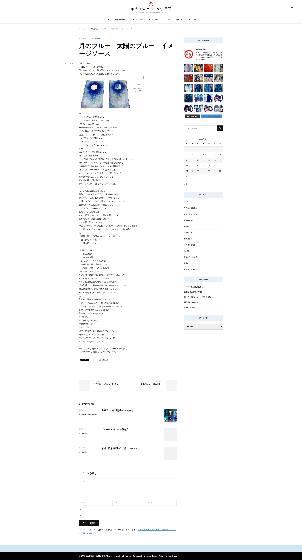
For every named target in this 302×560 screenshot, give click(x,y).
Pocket (105, 359)
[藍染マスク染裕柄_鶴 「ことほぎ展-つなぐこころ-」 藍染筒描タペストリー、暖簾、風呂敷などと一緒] (218, 108)
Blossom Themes (151, 556)
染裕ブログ (179, 19)
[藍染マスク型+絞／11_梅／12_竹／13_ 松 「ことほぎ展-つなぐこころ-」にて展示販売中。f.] (198, 108)
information (119, 19)
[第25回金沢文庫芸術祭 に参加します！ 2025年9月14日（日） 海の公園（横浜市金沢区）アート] (198, 68)
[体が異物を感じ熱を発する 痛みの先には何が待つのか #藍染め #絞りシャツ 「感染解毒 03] (208, 88)
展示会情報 (82, 414)
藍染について (153, 19)
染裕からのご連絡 (190, 257)
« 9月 (186, 184)
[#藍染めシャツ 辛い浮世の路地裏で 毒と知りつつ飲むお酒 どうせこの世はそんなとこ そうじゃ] (198, 88)
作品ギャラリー (136, 19)
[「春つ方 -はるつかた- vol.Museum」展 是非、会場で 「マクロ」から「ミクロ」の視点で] (208, 68)
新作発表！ (188, 239)
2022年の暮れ (189, 307)
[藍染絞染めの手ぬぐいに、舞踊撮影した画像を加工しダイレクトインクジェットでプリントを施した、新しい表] (208, 78)
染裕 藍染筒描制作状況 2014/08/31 (120, 448)
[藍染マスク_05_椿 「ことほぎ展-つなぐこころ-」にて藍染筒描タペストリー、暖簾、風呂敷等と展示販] (208, 108)
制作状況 (187, 226)
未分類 (186, 251)
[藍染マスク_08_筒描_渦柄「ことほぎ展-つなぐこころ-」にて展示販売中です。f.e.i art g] (218, 98)
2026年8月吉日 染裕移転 (193, 287)
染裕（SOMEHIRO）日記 (151, 9)
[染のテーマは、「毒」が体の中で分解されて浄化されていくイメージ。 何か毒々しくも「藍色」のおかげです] (188, 98)
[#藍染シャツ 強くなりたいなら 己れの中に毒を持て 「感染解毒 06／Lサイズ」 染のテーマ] (188, 88)
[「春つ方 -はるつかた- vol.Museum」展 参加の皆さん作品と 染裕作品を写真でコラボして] (218, 68)
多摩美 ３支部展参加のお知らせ (117, 410)
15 (215, 160)
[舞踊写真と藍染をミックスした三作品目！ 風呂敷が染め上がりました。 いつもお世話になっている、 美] (188, 68)
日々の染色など (97, 38)
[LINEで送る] (100, 359)
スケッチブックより (191, 214)
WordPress (172, 556)
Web (186, 202)
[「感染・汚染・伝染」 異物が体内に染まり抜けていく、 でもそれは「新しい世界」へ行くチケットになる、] (218, 78)
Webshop (192, 19)
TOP (107, 19)
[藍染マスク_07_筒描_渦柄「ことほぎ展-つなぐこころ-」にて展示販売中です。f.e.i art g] (188, 108)
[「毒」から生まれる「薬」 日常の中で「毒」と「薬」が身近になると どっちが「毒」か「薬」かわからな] (218, 88)
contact (167, 19)
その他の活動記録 (190, 208)
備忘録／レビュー (190, 220)
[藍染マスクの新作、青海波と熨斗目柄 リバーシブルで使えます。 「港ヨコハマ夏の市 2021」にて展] (198, 98)
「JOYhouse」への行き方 (115, 429)
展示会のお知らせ (191, 302)
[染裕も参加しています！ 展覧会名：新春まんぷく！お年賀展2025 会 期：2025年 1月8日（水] (198, 78)
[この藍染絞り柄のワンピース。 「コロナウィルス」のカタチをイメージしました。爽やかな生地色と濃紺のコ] (208, 98)
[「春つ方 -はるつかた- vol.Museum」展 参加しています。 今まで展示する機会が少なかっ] (188, 78)
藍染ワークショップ (191, 269)
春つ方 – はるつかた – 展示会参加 (197, 297)
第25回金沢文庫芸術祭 (193, 292)
